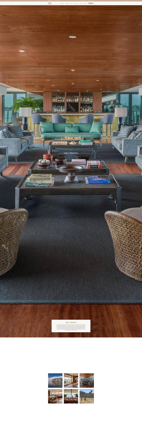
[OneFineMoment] (50, 3)
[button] (82, 3)
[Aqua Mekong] (55, 380)
